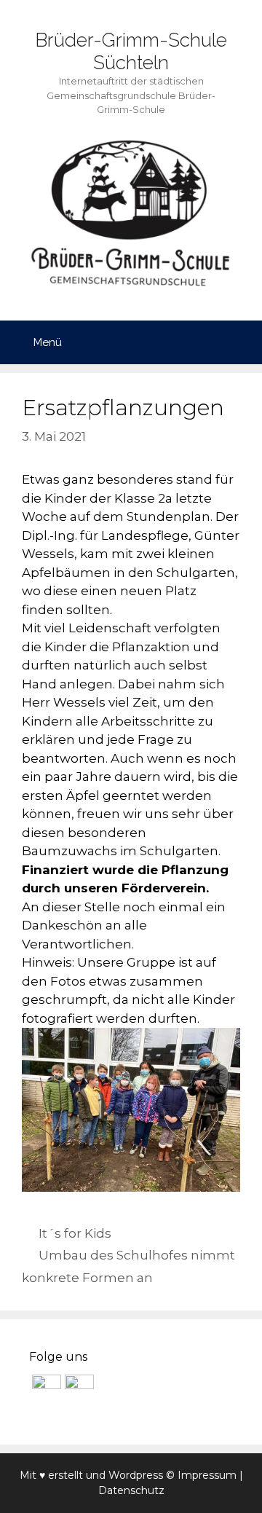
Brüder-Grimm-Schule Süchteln (131, 51)
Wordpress (135, 1475)
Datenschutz (131, 1490)
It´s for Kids (75, 1233)
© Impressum (201, 1475)
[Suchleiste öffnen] (240, 342)
